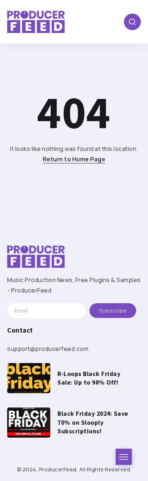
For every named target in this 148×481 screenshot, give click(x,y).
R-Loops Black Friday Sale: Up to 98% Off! (88, 378)
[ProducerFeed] (36, 21)
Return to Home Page (74, 159)
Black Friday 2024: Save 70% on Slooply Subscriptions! (92, 422)
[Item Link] (28, 378)
